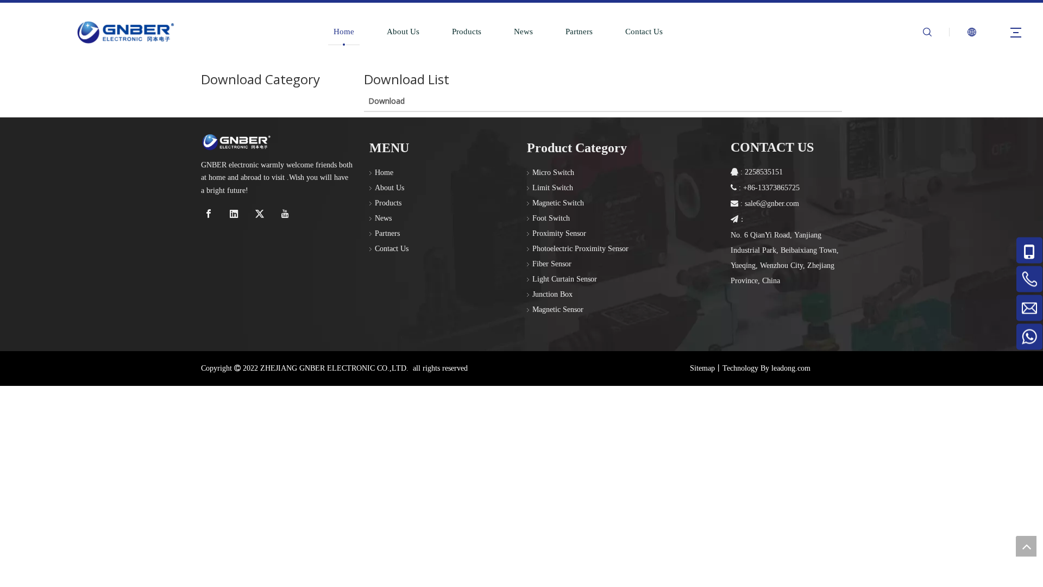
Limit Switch (552, 188)
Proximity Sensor (559, 233)
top (1026, 546)
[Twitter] (261, 214)
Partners (579, 31)
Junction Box (552, 294)
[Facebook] (210, 214)
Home (344, 31)
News (523, 31)
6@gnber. (771, 203)
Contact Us (644, 31)
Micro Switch (553, 172)
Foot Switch (551, 218)
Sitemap (702, 368)
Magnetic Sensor (557, 309)
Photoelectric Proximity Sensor (580, 249)
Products (466, 31)
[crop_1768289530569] (236, 142)
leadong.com (790, 368)
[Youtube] (287, 214)
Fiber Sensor (551, 264)
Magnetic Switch (558, 203)
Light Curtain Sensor (564, 279)
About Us (403, 31)
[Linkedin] (235, 214)
